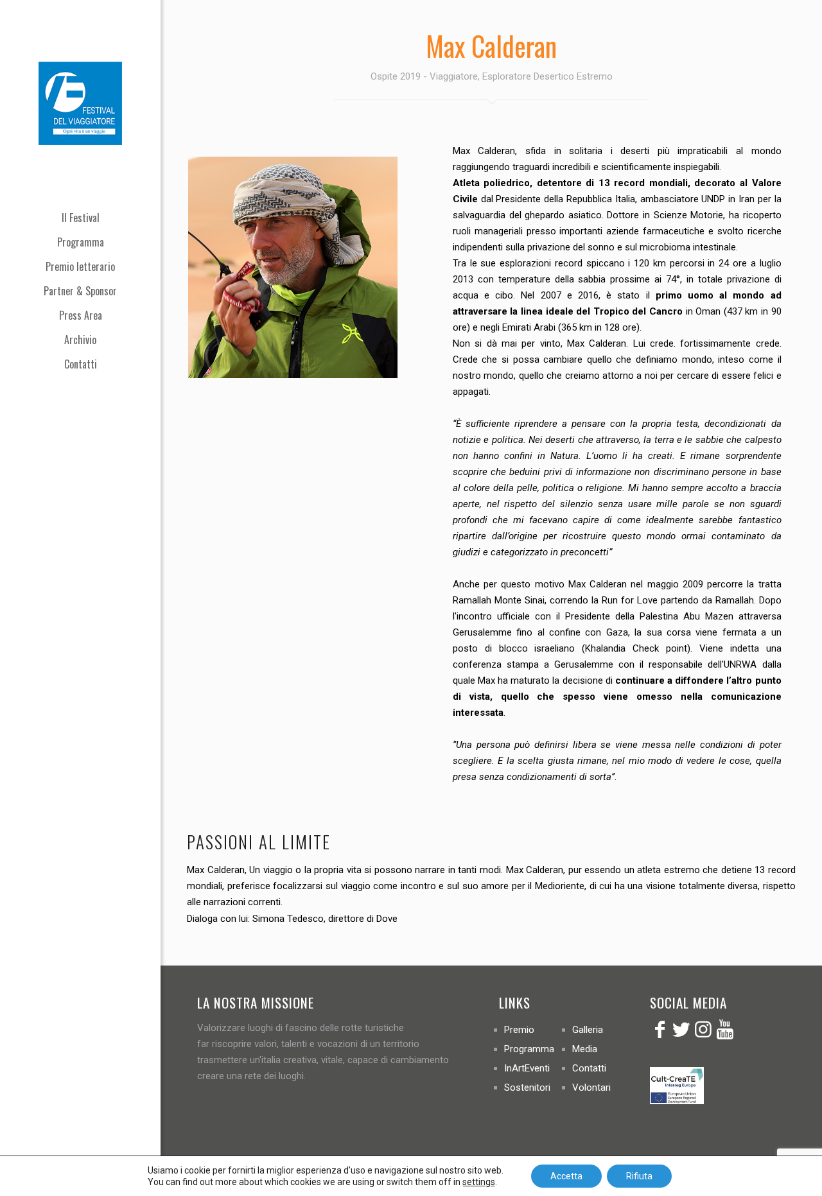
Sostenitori (527, 1087)
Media (584, 1049)
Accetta (566, 1176)
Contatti (589, 1068)
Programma (529, 1049)
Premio (519, 1030)
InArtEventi (527, 1068)
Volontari (591, 1087)
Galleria (587, 1030)
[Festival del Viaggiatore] (80, 103)
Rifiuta (639, 1176)
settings (478, 1182)
